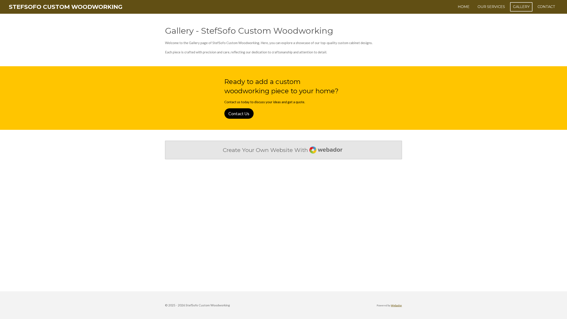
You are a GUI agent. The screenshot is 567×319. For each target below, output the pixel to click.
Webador (396, 305)
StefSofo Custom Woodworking (65, 6)
